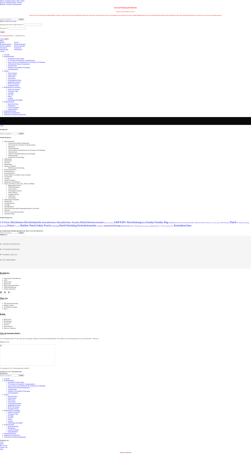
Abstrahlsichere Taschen (68, 222)
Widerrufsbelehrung (10, 287)
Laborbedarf (8, 176)
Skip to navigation (6, 1)
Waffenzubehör (13, 155)
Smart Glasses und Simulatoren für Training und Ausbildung (26, 62)
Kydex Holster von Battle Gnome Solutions (17, 175)
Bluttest (112, 222)
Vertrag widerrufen (9, 289)
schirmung (55, 226)
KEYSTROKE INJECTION (204, 222)
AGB (5, 280)
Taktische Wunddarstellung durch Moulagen (21, 154)
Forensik (171, 223)
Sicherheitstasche (86, 225)
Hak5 (175, 222)
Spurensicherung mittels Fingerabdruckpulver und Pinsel (21, 208)
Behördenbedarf (9, 141)
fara (143, 222)
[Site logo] (12, 4)
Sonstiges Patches (13, 85)
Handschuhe (8, 164)
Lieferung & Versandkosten (12, 278)
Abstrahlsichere (49, 222)
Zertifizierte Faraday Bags (16, 59)
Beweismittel (98, 222)
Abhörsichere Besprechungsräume (18, 143)
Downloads (7, 323)
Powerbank (17, 226)
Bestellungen (8, 321)
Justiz (196, 222)
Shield (62, 225)
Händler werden (9, 305)
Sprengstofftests (13, 109)
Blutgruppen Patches (14, 82)
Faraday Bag (161, 222)
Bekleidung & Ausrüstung (16, 168)
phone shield (3, 226)
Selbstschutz (8, 201)
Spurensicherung (13, 104)
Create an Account (10, 21)
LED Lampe (214, 222)
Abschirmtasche (32, 222)
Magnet (219, 222)
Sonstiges (11, 93)
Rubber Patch (28, 225)
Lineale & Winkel (13, 107)
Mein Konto (7, 319)
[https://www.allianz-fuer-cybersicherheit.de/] (27, 365)
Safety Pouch (43, 225)
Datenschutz (7, 282)
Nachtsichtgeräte (13, 69)
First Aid (10, 95)
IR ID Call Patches (14, 84)
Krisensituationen (9, 173)
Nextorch (227, 222)
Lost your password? (6, 35)
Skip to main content (18, 1)
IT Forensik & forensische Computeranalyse (21, 60)
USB (162, 226)
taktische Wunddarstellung (136, 226)
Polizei (10, 225)
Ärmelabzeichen (182, 225)
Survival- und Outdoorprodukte (14, 212)
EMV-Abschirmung (130, 222)
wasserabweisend (168, 226)
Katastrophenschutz (10, 169)
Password (3, 28)
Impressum (7, 283)
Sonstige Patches (9, 203)
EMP (117, 222)
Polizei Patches (12, 73)
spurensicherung (112, 225)
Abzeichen (85, 222)
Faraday (150, 222)
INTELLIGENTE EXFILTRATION (185, 222)
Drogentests (11, 106)
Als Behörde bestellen (10, 307)
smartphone (100, 226)
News (5, 309)
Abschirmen (16, 222)
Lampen (10, 98)
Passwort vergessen (10, 328)
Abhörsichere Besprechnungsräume (19, 64)
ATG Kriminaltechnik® (11, 303)
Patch (233, 222)
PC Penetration (240, 222)
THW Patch (11, 77)
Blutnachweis (107, 222)
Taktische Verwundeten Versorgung (19, 67)
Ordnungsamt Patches (14, 80)
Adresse (6, 324)
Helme (10, 96)
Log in (2, 32)
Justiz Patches (12, 75)
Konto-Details (8, 326)
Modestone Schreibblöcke (12, 182)
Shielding (71, 225)
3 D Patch (5, 222)
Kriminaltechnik (9, 171)
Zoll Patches (11, 78)
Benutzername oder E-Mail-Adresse (11, 24)
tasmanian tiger (154, 226)
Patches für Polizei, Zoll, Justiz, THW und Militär (19, 184)
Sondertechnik (12, 66)
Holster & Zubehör (14, 89)
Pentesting (246, 222)
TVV (160, 226)
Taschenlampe (146, 226)
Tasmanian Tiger (13, 91)
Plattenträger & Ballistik (15, 100)
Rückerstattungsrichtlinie (11, 285)
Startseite (7, 210)
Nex (222, 223)
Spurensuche (125, 226)
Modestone (11, 146)
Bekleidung (7, 159)
